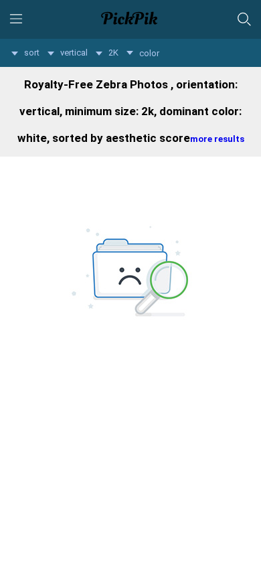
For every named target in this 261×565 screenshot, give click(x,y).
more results (217, 139)
